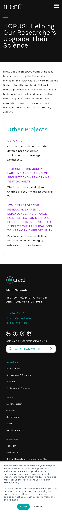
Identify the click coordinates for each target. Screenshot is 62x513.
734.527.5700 (18, 313)
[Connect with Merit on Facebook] (16, 333)
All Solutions (13, 368)
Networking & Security (18, 375)
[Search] (51, 349)
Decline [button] (38, 507)
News (9, 423)
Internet (10, 381)
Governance (12, 417)
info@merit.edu (20, 318)
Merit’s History (14, 404)
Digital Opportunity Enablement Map (27, 459)
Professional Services (18, 388)
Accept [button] (23, 507)
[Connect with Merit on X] (24, 333)
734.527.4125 (18, 323)
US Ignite (14, 140)
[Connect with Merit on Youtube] (30, 333)
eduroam (11, 445)
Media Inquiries (14, 430)
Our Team (11, 410)
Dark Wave (12, 452)
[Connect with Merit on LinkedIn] (9, 333)
